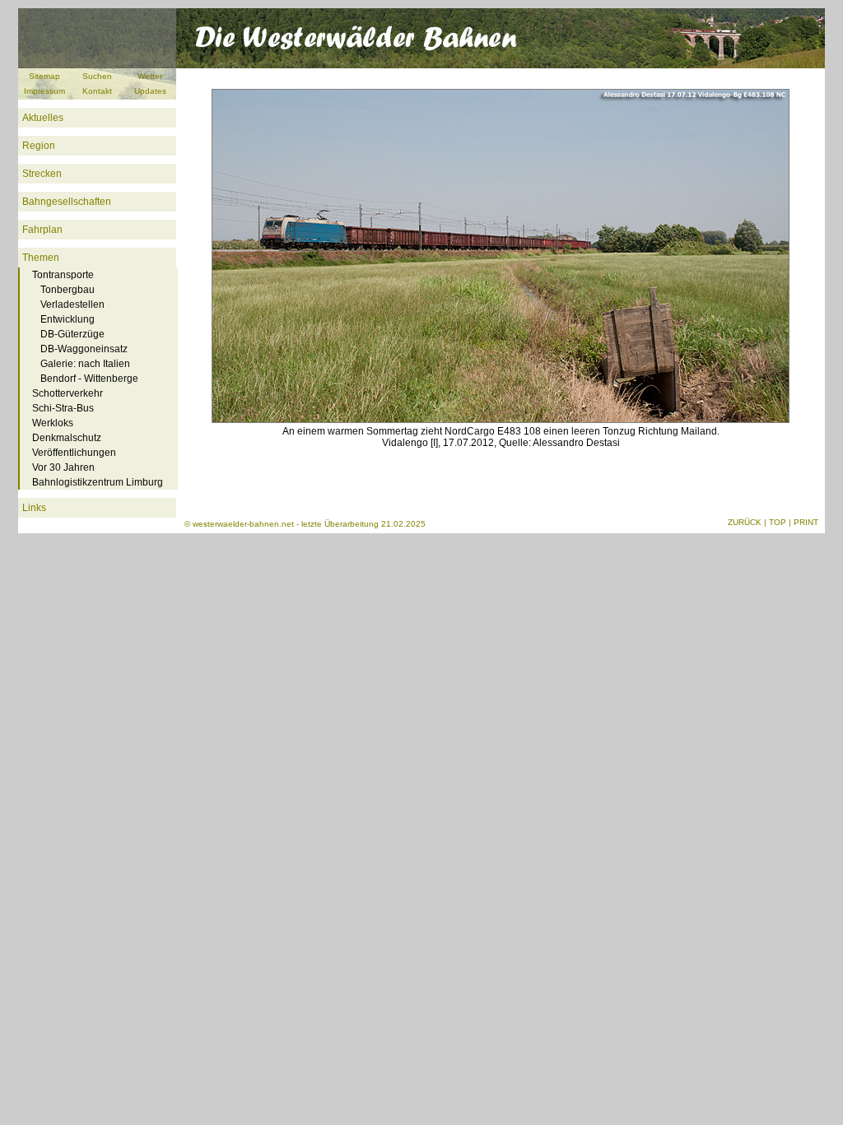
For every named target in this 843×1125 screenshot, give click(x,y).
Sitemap (44, 76)
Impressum (44, 90)
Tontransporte (63, 275)
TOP (777, 522)
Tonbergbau (67, 289)
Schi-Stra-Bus (63, 408)
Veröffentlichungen (74, 452)
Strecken (42, 173)
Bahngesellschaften (66, 201)
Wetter (149, 76)
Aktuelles (42, 117)
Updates (150, 90)
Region (38, 145)
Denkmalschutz (66, 438)
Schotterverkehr (67, 393)
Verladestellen (72, 304)
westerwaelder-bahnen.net (243, 523)
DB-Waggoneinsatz (84, 349)
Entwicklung (67, 319)
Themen (40, 257)
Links (34, 508)
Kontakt (97, 90)
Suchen (97, 76)
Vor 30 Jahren (63, 467)
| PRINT (803, 522)
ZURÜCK (744, 522)
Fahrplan (42, 229)
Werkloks (52, 423)
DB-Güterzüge (72, 334)
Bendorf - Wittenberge (89, 378)
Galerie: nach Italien (85, 364)
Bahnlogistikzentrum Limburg (97, 482)
